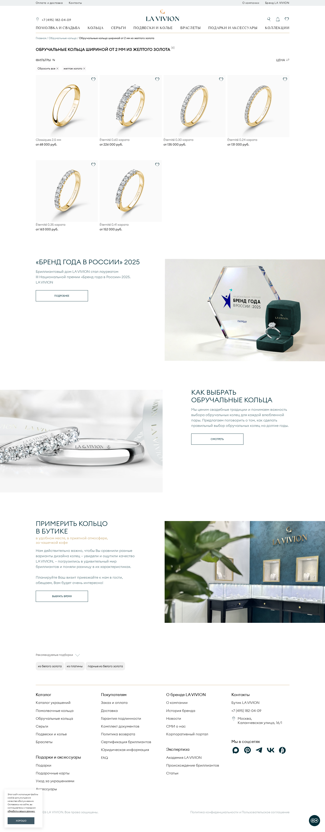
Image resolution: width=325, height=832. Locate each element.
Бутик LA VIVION (245, 702)
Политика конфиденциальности (214, 812)
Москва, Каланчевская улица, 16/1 (260, 720)
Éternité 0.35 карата (50, 225)
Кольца (95, 27)
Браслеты (190, 27)
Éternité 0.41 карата (114, 225)
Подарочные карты (52, 773)
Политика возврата (118, 734)
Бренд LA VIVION (277, 3)
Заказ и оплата (114, 702)
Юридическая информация (125, 749)
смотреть (217, 439)
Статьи (172, 773)
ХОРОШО (21, 820)
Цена (280, 60)
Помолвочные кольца (54, 710)
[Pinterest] (247, 750)
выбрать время (62, 596)
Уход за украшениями (55, 781)
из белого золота (50, 666)
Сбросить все (46, 68)
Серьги (118, 27)
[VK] (270, 750)
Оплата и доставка (49, 3)
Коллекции (277, 27)
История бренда (180, 710)
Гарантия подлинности (121, 718)
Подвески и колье (153, 27)
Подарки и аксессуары (232, 27)
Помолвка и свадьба (58, 27)
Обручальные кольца (54, 718)
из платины (75, 666)
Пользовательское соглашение (265, 812)
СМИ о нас (176, 726)
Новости (173, 718)
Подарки (43, 765)
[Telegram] (259, 750)
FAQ (104, 757)
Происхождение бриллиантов (192, 765)
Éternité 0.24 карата (242, 140)
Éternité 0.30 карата (178, 140)
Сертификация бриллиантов (126, 742)
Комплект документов (120, 726)
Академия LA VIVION (184, 757)
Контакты (75, 3)
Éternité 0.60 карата (115, 140)
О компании (250, 3)
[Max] (235, 750)
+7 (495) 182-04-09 (56, 20)
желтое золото (72, 68)
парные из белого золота (105, 666)
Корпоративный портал (187, 734)
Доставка (109, 710)
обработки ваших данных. (21, 811)
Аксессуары (46, 789)
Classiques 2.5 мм (48, 140)
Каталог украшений (53, 702)
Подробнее (61, 295)
